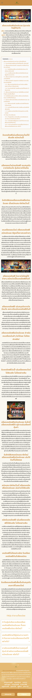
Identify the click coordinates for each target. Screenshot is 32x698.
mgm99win (17, 682)
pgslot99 (13, 686)
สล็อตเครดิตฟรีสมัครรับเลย (9, 671)
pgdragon (7, 684)
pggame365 (5, 686)
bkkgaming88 (8, 682)
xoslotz (25, 682)
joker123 (25, 686)
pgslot (4, 35)
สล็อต (3, 31)
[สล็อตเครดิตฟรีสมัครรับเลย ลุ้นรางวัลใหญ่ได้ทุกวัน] (17, 3)
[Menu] (2, 3)
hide (11, 59)
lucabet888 (23, 684)
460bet (19, 686)
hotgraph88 (15, 684)
